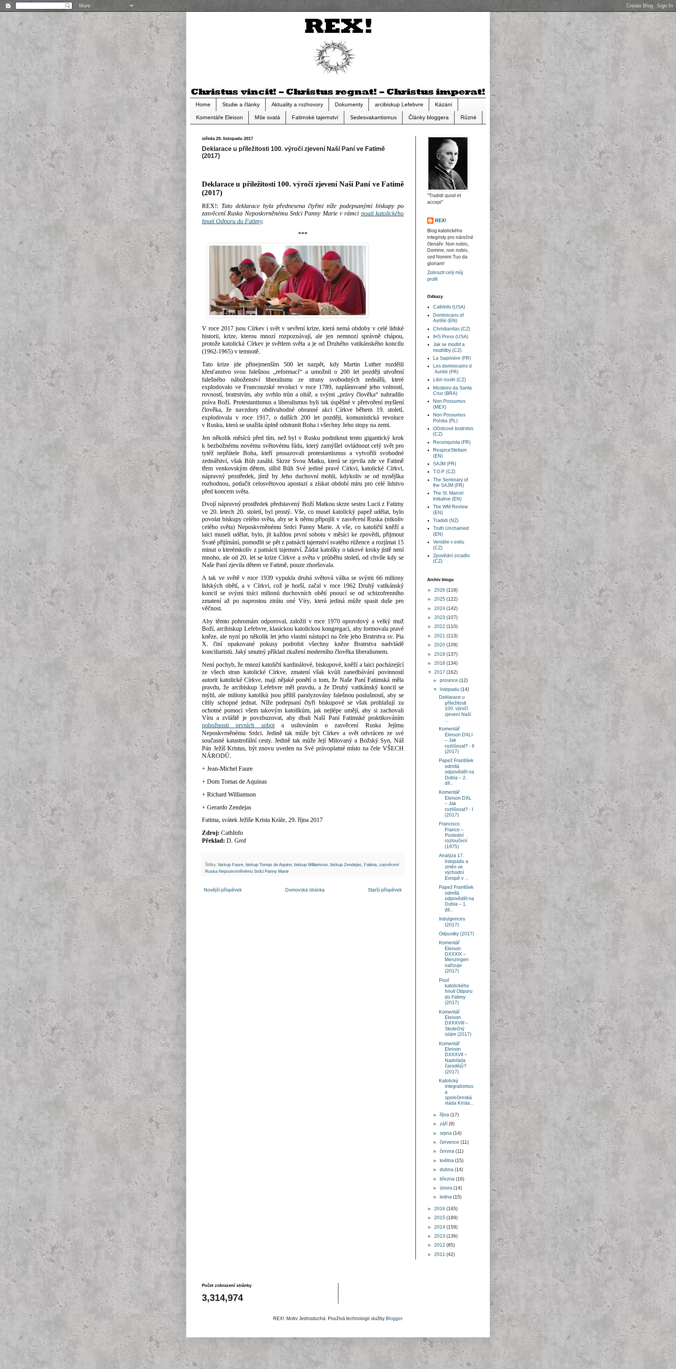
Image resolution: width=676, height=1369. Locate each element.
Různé (468, 117)
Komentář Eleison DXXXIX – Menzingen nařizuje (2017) (454, 957)
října (445, 1115)
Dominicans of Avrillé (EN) (448, 317)
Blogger (394, 1318)
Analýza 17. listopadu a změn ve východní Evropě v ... (453, 867)
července (450, 1142)
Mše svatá (267, 117)
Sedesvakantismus (373, 117)
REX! (440, 220)
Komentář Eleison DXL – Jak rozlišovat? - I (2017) (456, 803)
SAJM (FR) (444, 464)
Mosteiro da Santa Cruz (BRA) (452, 390)
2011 (440, 1254)
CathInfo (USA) (449, 307)
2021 (440, 636)
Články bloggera (428, 117)
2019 (440, 654)
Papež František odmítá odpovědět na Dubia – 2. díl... (456, 772)
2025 (440, 599)
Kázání (443, 104)
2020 (440, 645)
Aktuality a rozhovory (297, 104)
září (444, 1124)
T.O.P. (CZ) (444, 471)
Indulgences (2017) (452, 921)
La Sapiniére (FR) (452, 358)
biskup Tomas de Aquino (269, 864)
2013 (440, 1236)
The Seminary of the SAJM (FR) (450, 482)
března (448, 1179)
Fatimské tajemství (315, 117)
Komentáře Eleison (219, 117)
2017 (440, 672)
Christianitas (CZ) (451, 329)
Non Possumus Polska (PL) (449, 417)
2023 (440, 617)
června (447, 1151)
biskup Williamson (311, 864)
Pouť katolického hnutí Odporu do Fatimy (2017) (456, 992)
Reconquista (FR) (452, 442)
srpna (446, 1133)
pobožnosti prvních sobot (238, 725)
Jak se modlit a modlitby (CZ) (449, 347)
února (446, 1188)
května (447, 1160)
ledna (446, 1197)
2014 (440, 1227)
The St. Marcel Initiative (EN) (448, 495)
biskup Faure (230, 864)
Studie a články (241, 104)
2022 (440, 626)
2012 (440, 1245)
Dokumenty (349, 104)
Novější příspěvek (223, 890)
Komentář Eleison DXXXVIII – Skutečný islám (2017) (455, 1023)
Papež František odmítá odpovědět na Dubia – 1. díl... (456, 899)
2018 (440, 663)
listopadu (450, 689)
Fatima (370, 864)
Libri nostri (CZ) (449, 379)
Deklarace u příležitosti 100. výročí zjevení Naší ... (455, 708)
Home (203, 104)
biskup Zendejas (345, 864)
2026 (440, 590)
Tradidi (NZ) (445, 520)
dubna (447, 1169)
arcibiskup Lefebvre (399, 104)
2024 (440, 608)
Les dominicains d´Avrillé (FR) (452, 368)
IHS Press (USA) (450, 336)
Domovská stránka (305, 890)
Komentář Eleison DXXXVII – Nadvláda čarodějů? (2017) (453, 1058)
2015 (440, 1217)
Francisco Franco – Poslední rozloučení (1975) (453, 835)
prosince (449, 680)
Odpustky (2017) (456, 934)
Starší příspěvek (385, 890)
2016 (440, 1208)
